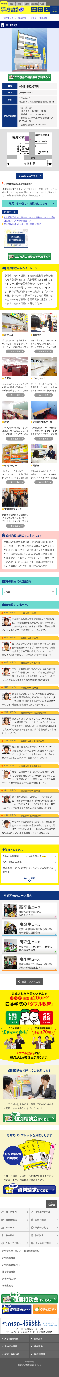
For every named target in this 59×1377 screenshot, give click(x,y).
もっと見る (15, 351)
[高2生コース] (29, 945)
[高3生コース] (29, 927)
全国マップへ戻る (31, 981)
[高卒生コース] (29, 910)
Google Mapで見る (28, 175)
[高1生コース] (29, 962)
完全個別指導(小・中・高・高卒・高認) (23, 224)
